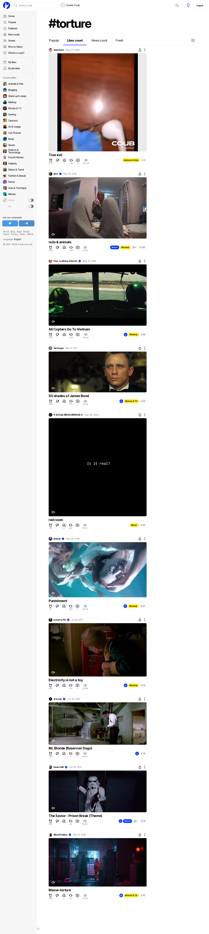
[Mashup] (18, 102)
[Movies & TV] (18, 108)
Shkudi (57, 539)
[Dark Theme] (177, 5)
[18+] (31, 206)
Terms (6, 234)
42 (143, 525)
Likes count (75, 40)
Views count (99, 40)
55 (143, 334)
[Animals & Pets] (18, 84)
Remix (115, 247)
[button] (193, 40)
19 (143, 685)
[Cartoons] (18, 120)
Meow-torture (60, 890)
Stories (11, 40)
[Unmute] (53, 234)
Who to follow (15, 46)
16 (143, 753)
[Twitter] (10, 223)
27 (143, 606)
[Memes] (18, 194)
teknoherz (59, 50)
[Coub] (6, 5)
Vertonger (59, 348)
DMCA (30, 234)
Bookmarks (14, 68)
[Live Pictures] (18, 133)
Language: (12, 239)
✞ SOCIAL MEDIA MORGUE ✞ (68, 415)
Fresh (119, 40)
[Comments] (64, 160)
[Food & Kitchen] (18, 157)
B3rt (56, 174)
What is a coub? (16, 52)
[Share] (140, 50)
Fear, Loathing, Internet (65, 261)
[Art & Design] (18, 127)
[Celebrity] (18, 163)
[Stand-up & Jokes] (18, 96)
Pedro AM (59, 767)
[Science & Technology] (18, 151)
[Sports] (18, 145)
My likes (12, 62)
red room (56, 520)
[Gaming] (18, 114)
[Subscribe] (31, 200)
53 (143, 401)
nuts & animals (60, 242)
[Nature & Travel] (18, 170)
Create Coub (73, 5)
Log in (200, 5)
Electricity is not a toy (66, 680)
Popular (12, 22)
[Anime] (18, 200)
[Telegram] (27, 223)
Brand (26, 231)
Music (134, 525)
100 (142, 247)
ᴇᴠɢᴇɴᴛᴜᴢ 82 (60, 620)
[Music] (18, 139)
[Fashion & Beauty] (18, 176)
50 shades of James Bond (69, 396)
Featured (12, 28)
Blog (13, 231)
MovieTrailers (60, 835)
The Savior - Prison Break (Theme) (75, 816)
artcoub (58, 699)
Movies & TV (131, 401)
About (6, 231)
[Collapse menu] (38, 929)
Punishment (58, 601)
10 (143, 895)
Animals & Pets (131, 160)
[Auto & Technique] (18, 188)
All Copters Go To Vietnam (69, 329)
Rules (22, 234)
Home (11, 16)
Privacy (14, 234)
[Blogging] (18, 90)
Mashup (125, 247)
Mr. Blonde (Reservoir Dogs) (70, 748)
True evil (55, 155)
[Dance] (18, 182)
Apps (19, 231)
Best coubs (14, 34)
